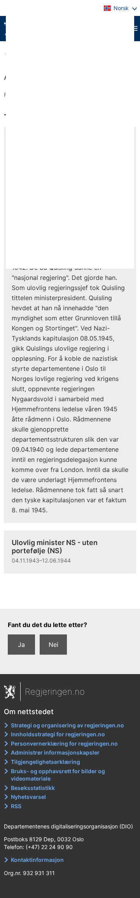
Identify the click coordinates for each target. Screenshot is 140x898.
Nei (53, 644)
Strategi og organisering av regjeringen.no (67, 725)
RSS (16, 806)
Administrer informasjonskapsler (55, 752)
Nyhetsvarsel (28, 796)
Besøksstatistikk (33, 787)
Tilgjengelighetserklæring (45, 761)
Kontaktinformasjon (37, 859)
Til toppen (70, 597)
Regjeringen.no (55, 692)
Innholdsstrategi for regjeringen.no (58, 734)
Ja (21, 644)
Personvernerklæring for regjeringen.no (64, 743)
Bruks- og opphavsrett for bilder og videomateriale (58, 775)
